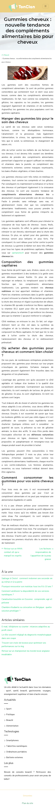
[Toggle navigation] (45, 6)
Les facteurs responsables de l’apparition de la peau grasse (41, 554)
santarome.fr (18, 252)
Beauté (6, 55)
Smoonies (27, 795)
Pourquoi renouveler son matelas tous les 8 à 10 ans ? (27, 586)
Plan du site (27, 803)
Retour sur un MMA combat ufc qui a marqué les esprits (13, 552)
